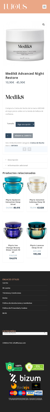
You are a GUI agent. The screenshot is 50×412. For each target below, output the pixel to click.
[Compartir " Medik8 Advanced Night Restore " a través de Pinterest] (29, 149)
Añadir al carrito (23, 135)
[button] (43, 24)
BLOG (5, 313)
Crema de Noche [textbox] (24, 332)
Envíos (5, 298)
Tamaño (10, 123)
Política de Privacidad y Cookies (15, 308)
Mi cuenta (6, 288)
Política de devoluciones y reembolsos (17, 303)
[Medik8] (14, 97)
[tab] (25, 160)
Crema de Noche (37, 143)
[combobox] (25, 333)
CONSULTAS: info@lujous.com (14, 343)
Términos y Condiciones (12, 293)
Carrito (5, 283)
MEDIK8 (14, 145)
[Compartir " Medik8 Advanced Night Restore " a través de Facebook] (24, 149)
